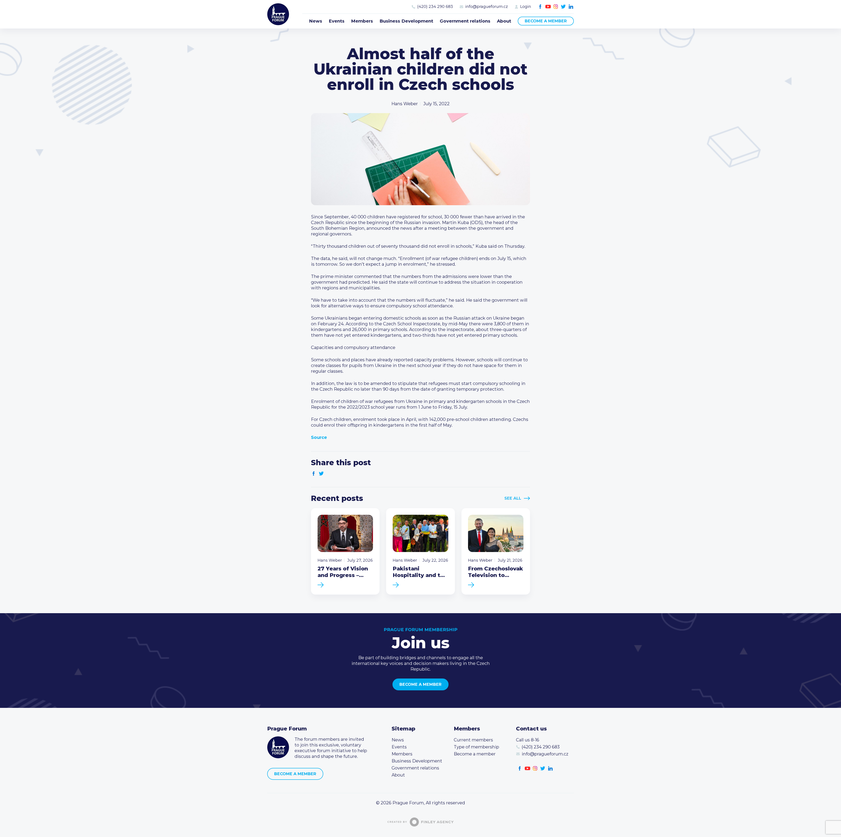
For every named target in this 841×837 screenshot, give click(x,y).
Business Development (406, 21)
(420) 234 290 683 (435, 6)
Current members (473, 740)
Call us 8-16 (527, 740)
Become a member (546, 21)
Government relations (465, 21)
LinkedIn (571, 6)
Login (525, 6)
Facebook (540, 6)
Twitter (563, 6)
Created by (397, 822)
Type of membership (476, 747)
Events (337, 21)
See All (512, 498)
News (315, 21)
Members (362, 21)
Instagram (555, 6)
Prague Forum (278, 14)
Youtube (548, 6)
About (504, 21)
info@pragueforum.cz (486, 6)
